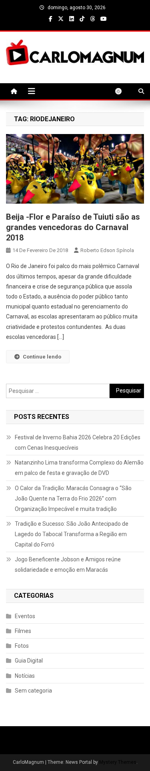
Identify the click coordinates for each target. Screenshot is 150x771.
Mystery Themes (117, 762)
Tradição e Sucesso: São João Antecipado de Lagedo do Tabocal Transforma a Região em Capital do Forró (71, 534)
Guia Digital (29, 660)
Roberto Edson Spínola (107, 250)
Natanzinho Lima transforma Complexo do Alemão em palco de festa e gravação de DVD (79, 467)
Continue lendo (42, 357)
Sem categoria (33, 690)
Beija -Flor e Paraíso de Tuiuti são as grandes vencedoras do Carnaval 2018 (73, 227)
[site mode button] (122, 91)
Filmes (23, 631)
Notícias (25, 676)
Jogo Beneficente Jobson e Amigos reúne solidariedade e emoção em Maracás (68, 564)
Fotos (22, 646)
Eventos (25, 616)
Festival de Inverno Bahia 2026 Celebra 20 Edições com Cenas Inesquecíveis (77, 442)
